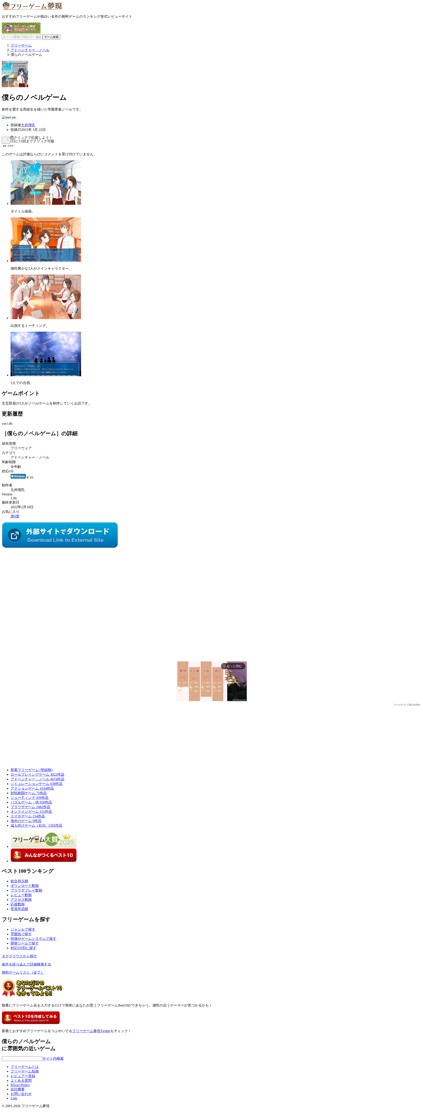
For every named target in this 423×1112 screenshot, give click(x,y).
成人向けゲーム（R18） (36, 825)
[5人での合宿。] (46, 375)
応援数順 (18, 904)
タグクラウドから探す (19, 956)
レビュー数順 (21, 895)
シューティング (29, 798)
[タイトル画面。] (46, 203)
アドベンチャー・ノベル (37, 779)
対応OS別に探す (23, 948)
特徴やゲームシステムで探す (33, 939)
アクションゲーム (32, 788)
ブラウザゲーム (30, 807)
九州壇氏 (28, 125)
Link (14, 1098)
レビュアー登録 (23, 1076)
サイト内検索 (53, 1058)
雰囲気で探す (21, 934)
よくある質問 (21, 1080)
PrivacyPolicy (20, 1085)
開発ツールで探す (25, 943)
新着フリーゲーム (31, 770)
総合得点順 (19, 881)
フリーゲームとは (25, 1067)
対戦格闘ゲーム (29, 793)
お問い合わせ (21, 1094)
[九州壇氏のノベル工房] (60, 547)
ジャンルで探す (23, 929)
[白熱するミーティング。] (46, 318)
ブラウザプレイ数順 (26, 890)
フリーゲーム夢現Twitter (91, 1031)
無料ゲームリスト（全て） (23, 972)
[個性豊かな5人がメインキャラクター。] (46, 261)
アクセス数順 (21, 899)
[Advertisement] (35, 576)
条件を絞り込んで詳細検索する (26, 964)
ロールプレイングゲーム (37, 774)
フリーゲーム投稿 (25, 1071)
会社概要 (18, 1089)
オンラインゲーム (31, 811)
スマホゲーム (28, 816)
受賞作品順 (19, 909)
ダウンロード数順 (25, 886)
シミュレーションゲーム (37, 784)
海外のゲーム (26, 821)
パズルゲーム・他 (31, 802)
